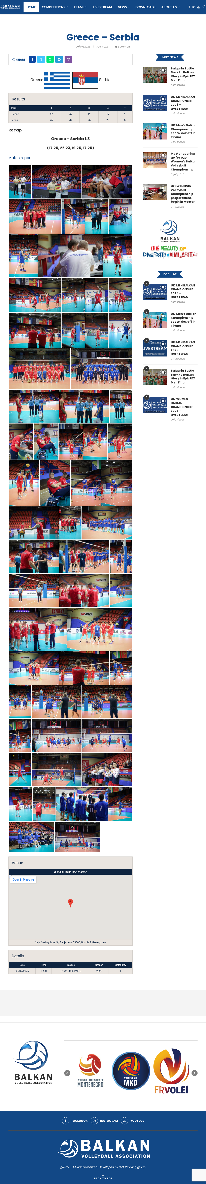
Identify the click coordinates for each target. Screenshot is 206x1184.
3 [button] (120, 1099)
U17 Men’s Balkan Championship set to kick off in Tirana (184, 131)
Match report (20, 157)
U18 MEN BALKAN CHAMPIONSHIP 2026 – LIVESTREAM (183, 348)
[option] (91, 1071)
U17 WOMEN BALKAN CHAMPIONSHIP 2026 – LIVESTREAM (182, 407)
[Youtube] (198, 7)
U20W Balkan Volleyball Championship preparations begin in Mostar (183, 194)
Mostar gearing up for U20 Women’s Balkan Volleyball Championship (184, 161)
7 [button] (134, 1099)
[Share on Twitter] (41, 59)
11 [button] (149, 1099)
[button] (67, 1073)
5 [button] (127, 1099)
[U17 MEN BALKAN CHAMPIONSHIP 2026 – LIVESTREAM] (155, 103)
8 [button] (138, 1099)
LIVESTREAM (102, 7)
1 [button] (113, 1099)
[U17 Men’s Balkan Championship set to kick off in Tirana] (155, 131)
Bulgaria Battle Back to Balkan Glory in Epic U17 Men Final (183, 74)
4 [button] (124, 1099)
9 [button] (142, 1099)
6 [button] (131, 1099)
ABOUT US (169, 7)
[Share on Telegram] (59, 59)
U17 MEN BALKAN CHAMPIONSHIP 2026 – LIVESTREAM (183, 103)
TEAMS (79, 7)
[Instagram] (193, 7)
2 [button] (116, 1099)
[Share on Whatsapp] (50, 59)
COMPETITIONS (53, 7)
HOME (31, 7)
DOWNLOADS (145, 7)
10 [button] (145, 1099)
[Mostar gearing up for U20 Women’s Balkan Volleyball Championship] (155, 160)
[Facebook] (189, 7)
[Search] (204, 7)
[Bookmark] (163, 70)
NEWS (122, 7)
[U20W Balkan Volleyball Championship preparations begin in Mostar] (155, 192)
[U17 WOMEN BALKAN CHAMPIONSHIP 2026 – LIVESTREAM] (155, 405)
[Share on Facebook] (32, 59)
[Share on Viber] (68, 59)
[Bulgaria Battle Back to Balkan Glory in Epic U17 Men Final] (155, 75)
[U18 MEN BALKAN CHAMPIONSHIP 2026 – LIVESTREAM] (155, 348)
